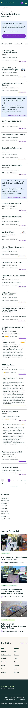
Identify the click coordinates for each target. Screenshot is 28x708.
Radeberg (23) (5, 500)
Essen (15, 662)
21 (3, 483)
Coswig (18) (4, 508)
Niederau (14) (4, 511)
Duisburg (3, 672)
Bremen (3, 665)
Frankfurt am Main (6, 655)
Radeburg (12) (5, 516)
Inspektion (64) (19, 43)
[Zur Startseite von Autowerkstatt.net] (7, 3)
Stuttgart (16, 655)
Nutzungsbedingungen (9, 699)
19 (21, 480)
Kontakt (7, 697)
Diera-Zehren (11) (5, 519)
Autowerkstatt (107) (6, 43)
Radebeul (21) (4, 503)
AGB (17, 699)
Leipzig (16, 658)
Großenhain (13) (5, 513)
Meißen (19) (4, 506)
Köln (15, 651)
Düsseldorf (4, 658)
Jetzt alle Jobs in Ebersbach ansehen (17, 115)
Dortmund (3, 662)
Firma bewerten (22, 61)
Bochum (16, 672)
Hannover (3, 669)
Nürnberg (16, 669)
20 (25, 480)
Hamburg (16, 648)
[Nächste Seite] (25, 483)
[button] (22, 3)
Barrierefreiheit (20, 697)
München (3, 651)
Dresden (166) (5, 498)
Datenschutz (13, 697)
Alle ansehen (23, 643)
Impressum (22, 699)
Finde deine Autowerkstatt (14, 36)
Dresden (16, 665)
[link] (14, 56)
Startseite (3, 8)
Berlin (2, 648)
